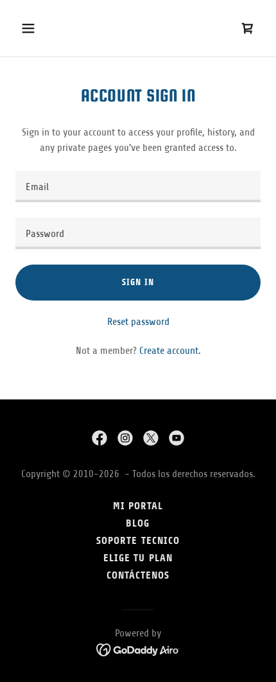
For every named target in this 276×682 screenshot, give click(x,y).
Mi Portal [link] (138, 506)
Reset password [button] (138, 322)
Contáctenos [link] (138, 575)
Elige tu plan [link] (137, 558)
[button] (43, 28)
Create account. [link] (170, 350)
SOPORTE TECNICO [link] (137, 540)
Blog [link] (138, 523)
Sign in (137, 282)
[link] (99, 438)
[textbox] (138, 186)
